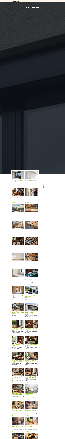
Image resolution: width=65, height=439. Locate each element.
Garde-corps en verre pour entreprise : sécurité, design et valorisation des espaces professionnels (18, 214)
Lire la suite (13, 186)
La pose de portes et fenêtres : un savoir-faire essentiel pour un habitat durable (18, 296)
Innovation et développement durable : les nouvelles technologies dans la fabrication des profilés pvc (31, 279)
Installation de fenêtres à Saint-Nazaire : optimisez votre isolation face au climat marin (17, 181)
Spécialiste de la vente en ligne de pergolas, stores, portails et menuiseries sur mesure (30, 312)
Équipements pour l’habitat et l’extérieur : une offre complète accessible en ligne (30, 296)
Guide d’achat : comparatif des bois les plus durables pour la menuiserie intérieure (31, 394)
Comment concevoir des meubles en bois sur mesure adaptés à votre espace (18, 377)
